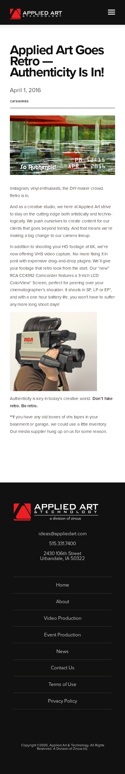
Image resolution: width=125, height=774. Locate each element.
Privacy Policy (62, 700)
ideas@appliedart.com (63, 533)
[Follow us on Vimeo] (65, 735)
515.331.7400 (62, 543)
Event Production (62, 634)
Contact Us (62, 667)
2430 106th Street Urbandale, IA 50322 (62, 556)
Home (62, 584)
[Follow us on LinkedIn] (60, 735)
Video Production (62, 618)
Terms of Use (62, 684)
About (62, 601)
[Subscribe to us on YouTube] (69, 735)
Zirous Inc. (80, 748)
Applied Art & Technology (36, 14)
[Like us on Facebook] (55, 735)
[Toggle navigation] (111, 12)
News (62, 651)
